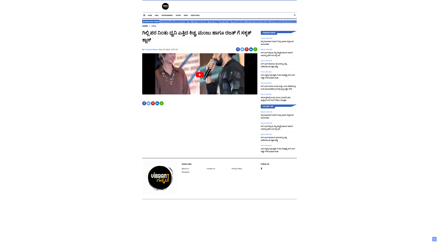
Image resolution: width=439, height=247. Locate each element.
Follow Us (265, 164)
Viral (157, 15)
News (186, 15)
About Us (185, 169)
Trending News (268, 33)
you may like (267, 106)
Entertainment (167, 15)
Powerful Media (151, 49)
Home (150, 15)
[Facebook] (261, 168)
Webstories (195, 15)
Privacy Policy (237, 169)
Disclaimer (186, 172)
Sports (178, 15)
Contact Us (211, 169)
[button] (144, 15)
